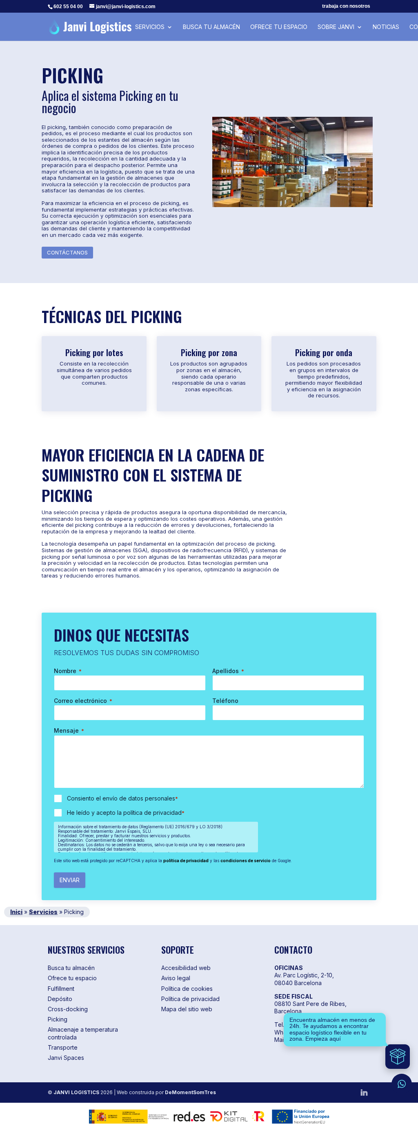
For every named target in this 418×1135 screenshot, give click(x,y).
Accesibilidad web (186, 967)
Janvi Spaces (66, 1057)
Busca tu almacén (211, 27)
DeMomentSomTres (190, 1092)
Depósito (60, 998)
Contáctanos (67, 252)
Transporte (63, 1047)
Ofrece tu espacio (278, 27)
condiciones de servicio (245, 860)
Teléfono (225, 700)
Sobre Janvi (336, 27)
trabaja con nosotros (346, 6)
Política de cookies (187, 988)
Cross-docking (68, 1009)
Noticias (386, 27)
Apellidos (228, 670)
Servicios (150, 27)
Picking (57, 1019)
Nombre (68, 670)
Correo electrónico (83, 700)
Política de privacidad (190, 998)
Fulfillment (61, 988)
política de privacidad (186, 860)
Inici (16, 911)
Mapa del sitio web (186, 1009)
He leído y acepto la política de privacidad (126, 812)
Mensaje (69, 730)
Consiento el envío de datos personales (122, 798)
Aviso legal (175, 977)
